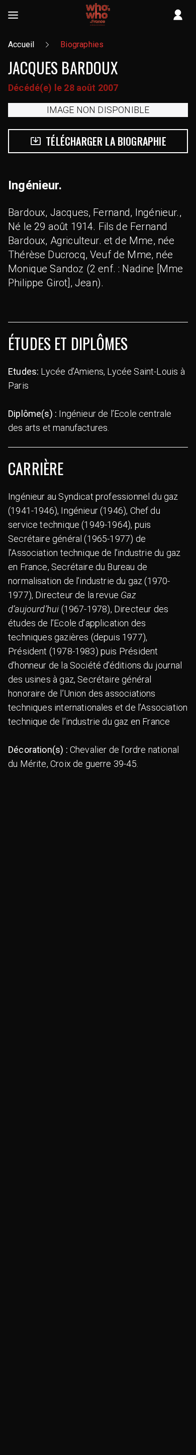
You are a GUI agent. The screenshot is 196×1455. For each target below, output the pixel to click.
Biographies (82, 44)
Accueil (21, 44)
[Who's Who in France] (98, 15)
